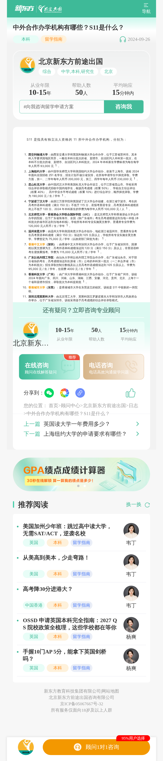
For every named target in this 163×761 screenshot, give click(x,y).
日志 (133, 405)
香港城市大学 (36, 287)
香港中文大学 (36, 244)
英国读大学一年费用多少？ (77, 424)
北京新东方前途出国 (104, 405)
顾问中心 (70, 405)
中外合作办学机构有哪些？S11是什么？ (68, 413)
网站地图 (110, 691)
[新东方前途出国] (38, 9)
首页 (53, 405)
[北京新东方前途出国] (26, 747)
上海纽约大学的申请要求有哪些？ (85, 434)
